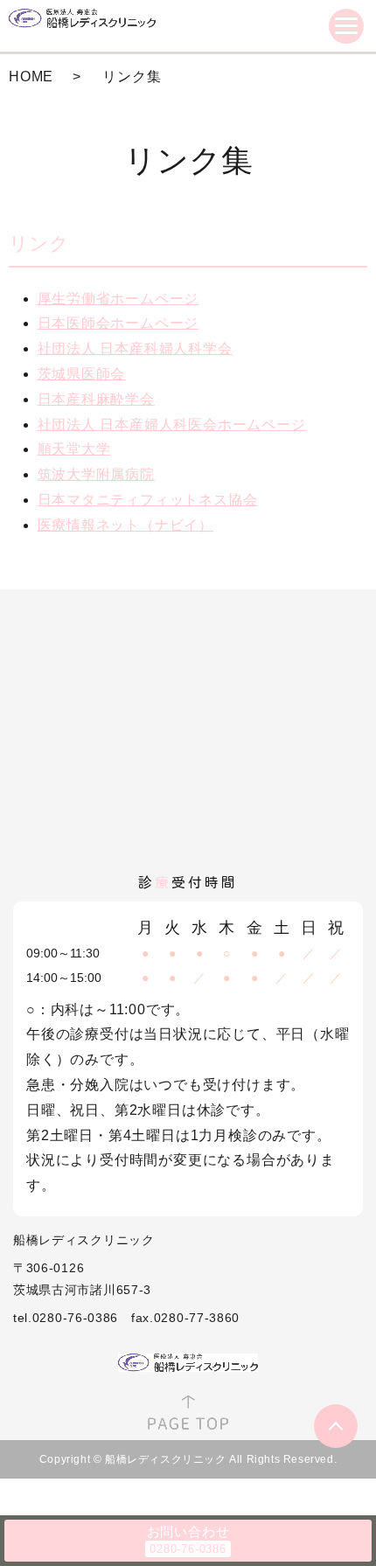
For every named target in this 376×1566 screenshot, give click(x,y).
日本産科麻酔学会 (96, 399)
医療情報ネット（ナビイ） (126, 525)
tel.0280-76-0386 (65, 1318)
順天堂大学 (74, 449)
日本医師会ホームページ (118, 323)
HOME (31, 76)
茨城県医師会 (82, 373)
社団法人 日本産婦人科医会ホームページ (172, 424)
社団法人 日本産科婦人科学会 (135, 348)
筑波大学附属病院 (96, 474)
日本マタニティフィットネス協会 (148, 499)
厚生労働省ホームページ (118, 298)
